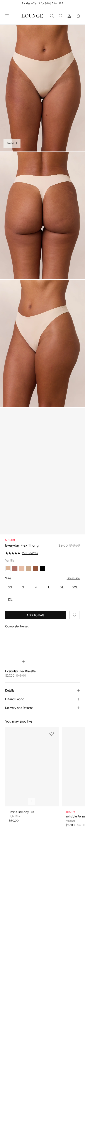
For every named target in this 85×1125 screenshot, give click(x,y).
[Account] (69, 15)
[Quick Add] (23, 661)
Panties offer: (29, 3)
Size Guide (73, 578)
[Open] (6, 15)
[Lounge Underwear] (32, 16)
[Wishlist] (60, 15)
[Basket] (78, 15)
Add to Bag (35, 615)
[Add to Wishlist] (74, 615)
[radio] (10, 587)
